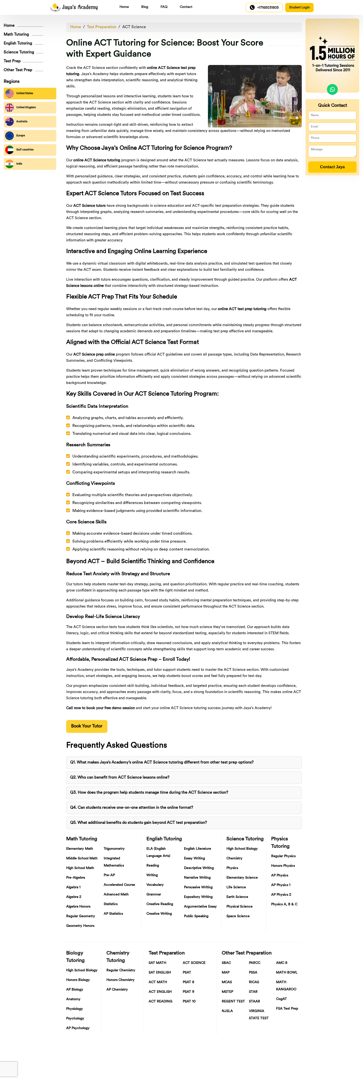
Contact (186, 7)
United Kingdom (26, 107)
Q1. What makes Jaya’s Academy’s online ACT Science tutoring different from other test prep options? (162, 762)
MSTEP (227, 992)
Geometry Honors (80, 926)
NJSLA (227, 1011)
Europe (20, 135)
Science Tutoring (19, 52)
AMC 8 (281, 963)
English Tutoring (18, 43)
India (19, 164)
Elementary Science (242, 878)
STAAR (254, 1001)
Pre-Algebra (75, 878)
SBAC (226, 963)
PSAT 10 (189, 1001)
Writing (152, 875)
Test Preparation (101, 27)
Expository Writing (198, 897)
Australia (21, 121)
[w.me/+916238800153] (332, 89)
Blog (144, 7)
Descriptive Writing (199, 868)
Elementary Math (79, 849)
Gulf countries (25, 149)
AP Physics (279, 875)
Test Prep (12, 61)
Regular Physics (283, 856)
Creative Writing (159, 914)
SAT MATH (157, 963)
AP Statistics (113, 914)
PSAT (187, 972)
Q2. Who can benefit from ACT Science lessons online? (119, 778)
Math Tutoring (16, 35)
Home (124, 7)
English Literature (197, 849)
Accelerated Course (119, 885)
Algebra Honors (78, 907)
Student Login (299, 7)
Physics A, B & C (284, 904)
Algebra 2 (73, 897)
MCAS (227, 982)
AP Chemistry (117, 990)
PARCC (254, 963)
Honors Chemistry (120, 980)
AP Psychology (78, 1028)
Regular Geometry (80, 916)
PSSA (253, 972)
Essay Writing (194, 858)
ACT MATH (158, 982)
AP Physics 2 (281, 895)
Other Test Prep (18, 70)
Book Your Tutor (86, 726)
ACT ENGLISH (160, 992)
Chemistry (234, 858)
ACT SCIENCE (194, 963)
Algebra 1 (73, 887)
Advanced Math (116, 894)
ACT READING (160, 1001)
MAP (225, 972)
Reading (152, 866)
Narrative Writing (197, 878)
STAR (253, 992)
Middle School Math (82, 858)
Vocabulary (155, 885)
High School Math (80, 868)
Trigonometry (114, 849)
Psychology (75, 1018)
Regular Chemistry (120, 970)
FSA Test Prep (287, 1009)
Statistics (111, 904)
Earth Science (237, 897)
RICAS (254, 982)
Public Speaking (196, 916)
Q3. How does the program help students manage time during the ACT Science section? (149, 793)
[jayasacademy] (74, 7)
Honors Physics (283, 866)
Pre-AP (109, 875)
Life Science (236, 887)
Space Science (238, 916)
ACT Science (134, 27)
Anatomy (73, 999)
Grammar (153, 894)
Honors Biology (78, 980)
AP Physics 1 (280, 885)
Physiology (74, 1009)
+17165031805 (268, 7)
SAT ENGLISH (160, 972)
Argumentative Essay (200, 907)
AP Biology (74, 990)
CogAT (281, 999)
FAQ (164, 7)
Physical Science (239, 907)
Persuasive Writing (198, 887)
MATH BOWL (287, 972)
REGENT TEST (233, 1001)
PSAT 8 (188, 982)
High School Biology (242, 849)
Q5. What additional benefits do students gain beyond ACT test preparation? (138, 823)
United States (24, 93)
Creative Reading (159, 904)
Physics (232, 868)
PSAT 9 (188, 992)
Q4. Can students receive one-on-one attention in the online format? (131, 808)
